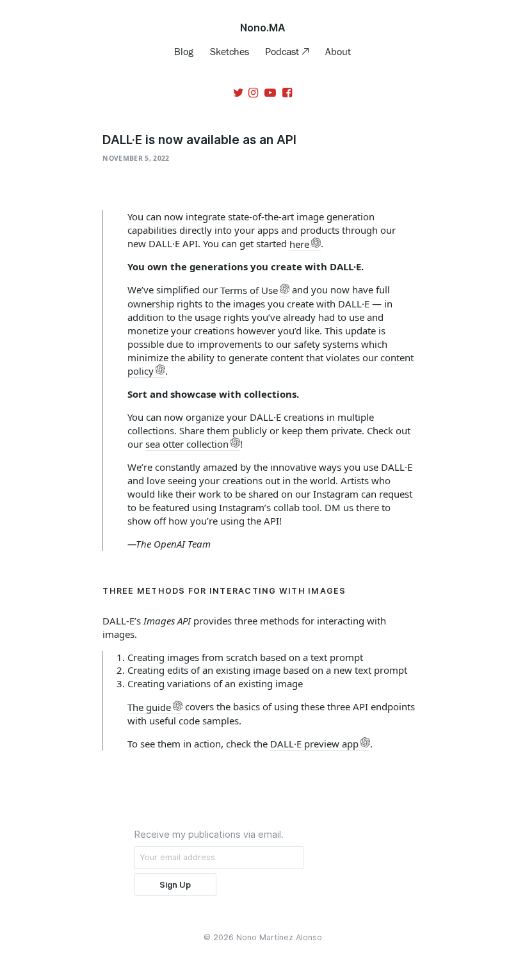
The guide (149, 707)
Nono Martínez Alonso (279, 937)
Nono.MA (263, 27)
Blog (183, 51)
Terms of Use (249, 290)
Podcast (283, 51)
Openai (156, 763)
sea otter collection (187, 443)
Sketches (229, 51)
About (338, 51)
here (299, 244)
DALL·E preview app (314, 743)
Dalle (131, 763)
